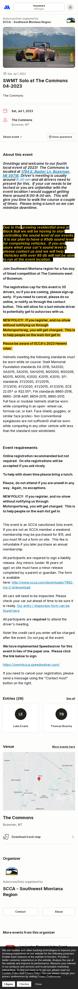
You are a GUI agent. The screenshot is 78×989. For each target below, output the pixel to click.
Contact (20, 911)
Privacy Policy (32, 973)
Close (38, 984)
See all (70, 698)
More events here (63, 746)
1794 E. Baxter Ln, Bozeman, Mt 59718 (36, 173)
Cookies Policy (10, 973)
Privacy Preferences (49, 976)
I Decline (24, 984)
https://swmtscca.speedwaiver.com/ (31, 665)
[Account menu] (70, 7)
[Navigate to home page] (7, 7)
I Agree (8, 984)
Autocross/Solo (12, 18)
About (59, 911)
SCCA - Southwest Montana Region (27, 22)
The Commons (13, 95)
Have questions (62, 136)
